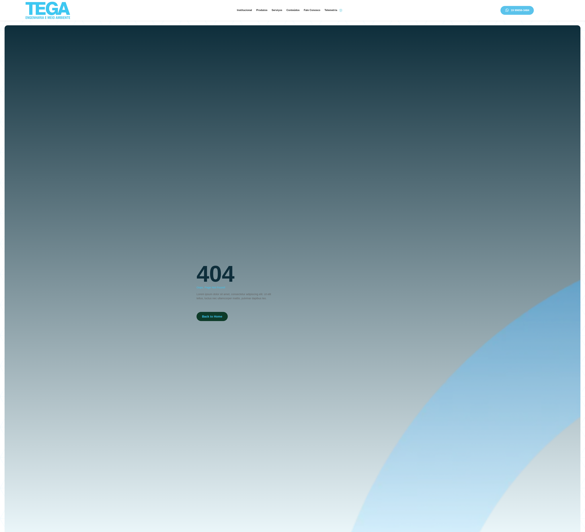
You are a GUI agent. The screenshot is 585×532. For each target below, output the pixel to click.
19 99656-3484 (520, 10)
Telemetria (330, 10)
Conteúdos (293, 10)
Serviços (277, 10)
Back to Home (212, 316)
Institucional (244, 10)
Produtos (261, 10)
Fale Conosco (312, 10)
